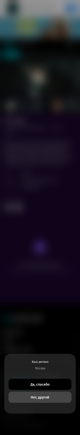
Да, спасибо (40, 384)
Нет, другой (40, 397)
